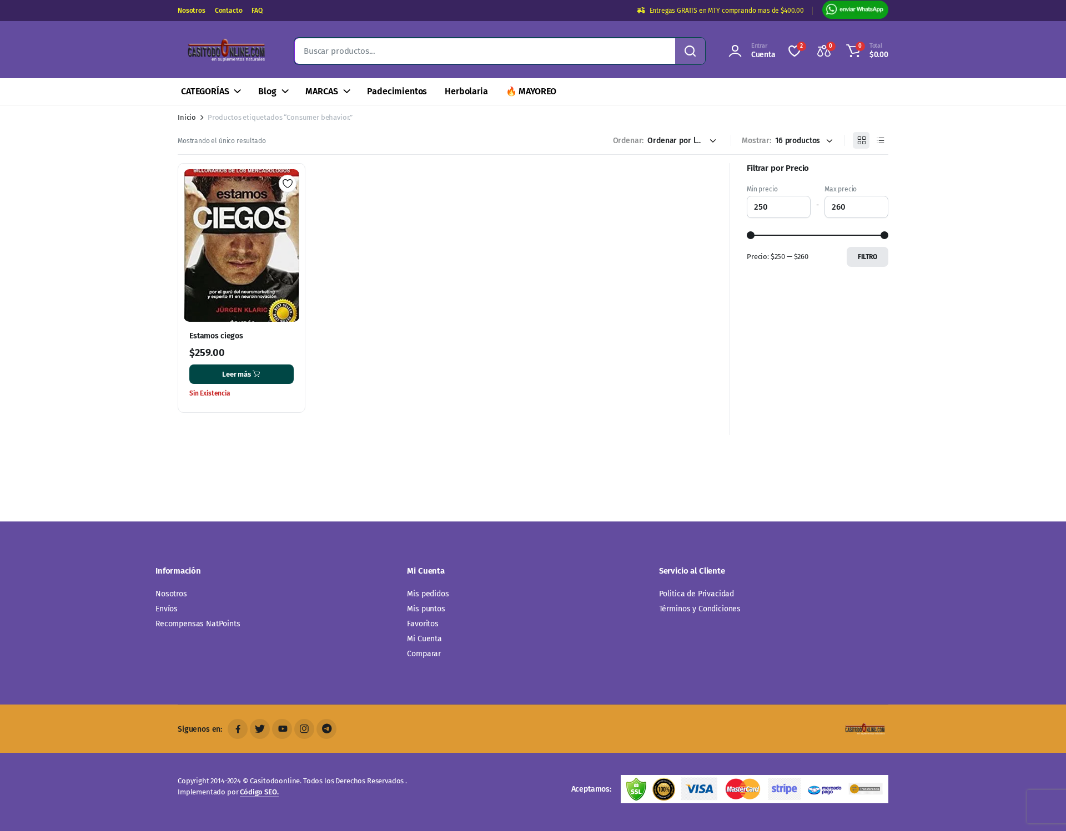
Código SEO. (259, 792)
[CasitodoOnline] (225, 51)
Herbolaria (466, 91)
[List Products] (880, 140)
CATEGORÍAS (205, 91)
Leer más (236, 374)
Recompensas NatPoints (197, 624)
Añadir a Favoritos (287, 184)
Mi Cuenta (424, 638)
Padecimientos (397, 91)
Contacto (229, 10)
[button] (865, 51)
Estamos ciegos (216, 336)
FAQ (257, 10)
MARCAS (321, 91)
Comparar (424, 653)
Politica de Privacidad (696, 594)
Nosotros (191, 10)
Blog (267, 91)
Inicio (187, 117)
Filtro (867, 257)
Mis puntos (426, 609)
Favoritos (423, 624)
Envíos (166, 609)
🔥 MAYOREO (531, 91)
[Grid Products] (861, 140)
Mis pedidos (428, 594)
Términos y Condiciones (700, 609)
